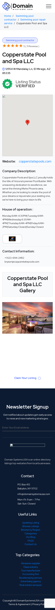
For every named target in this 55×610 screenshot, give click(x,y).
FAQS (31, 540)
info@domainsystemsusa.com (34, 494)
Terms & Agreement (19, 604)
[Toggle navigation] (49, 6)
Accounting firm (30, 574)
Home (7, 15)
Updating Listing (30, 522)
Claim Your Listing (25, 378)
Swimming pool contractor (20, 40)
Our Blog (30, 537)
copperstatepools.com (35, 161)
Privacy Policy (39, 604)
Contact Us (31, 544)
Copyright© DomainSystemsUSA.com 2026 (27, 600)
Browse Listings (30, 526)
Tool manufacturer (30, 570)
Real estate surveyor (31, 585)
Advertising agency (30, 581)
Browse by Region (30, 529)
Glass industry (30, 567)
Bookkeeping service (30, 577)
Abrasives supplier (30, 563)
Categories (31, 533)
